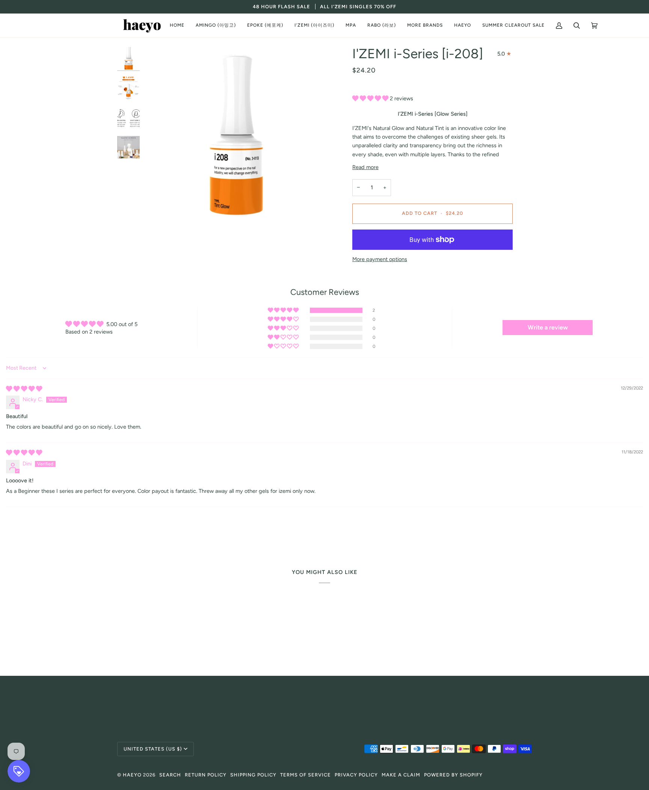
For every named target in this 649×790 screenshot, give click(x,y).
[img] (24, 388)
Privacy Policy (356, 775)
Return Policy (205, 775)
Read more (365, 167)
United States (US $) (153, 749)
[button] (215, 26)
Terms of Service (305, 775)
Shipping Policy (253, 775)
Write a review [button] (548, 327)
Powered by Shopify (453, 775)
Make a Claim (401, 775)
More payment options (379, 259)
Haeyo (132, 775)
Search (170, 775)
